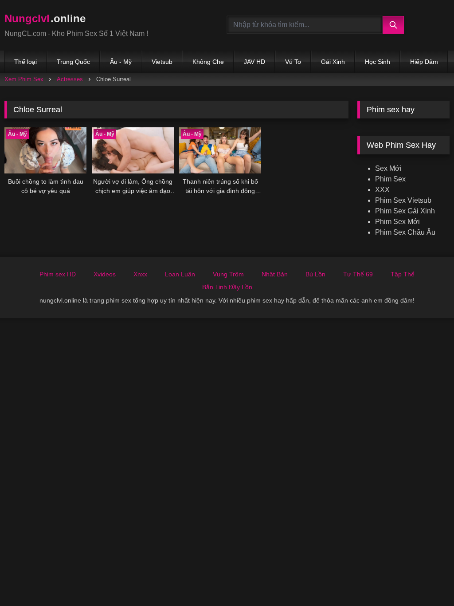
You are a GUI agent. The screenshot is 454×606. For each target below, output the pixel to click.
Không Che (208, 61)
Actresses (70, 79)
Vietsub (162, 61)
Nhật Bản (275, 274)
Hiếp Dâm (424, 61)
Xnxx (140, 274)
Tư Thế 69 (358, 274)
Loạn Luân (180, 274)
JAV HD (254, 61)
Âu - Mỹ (121, 61)
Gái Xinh (333, 61)
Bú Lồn (315, 274)
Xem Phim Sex (23, 79)
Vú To (293, 61)
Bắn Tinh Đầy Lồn (227, 287)
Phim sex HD (57, 274)
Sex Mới (388, 168)
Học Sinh (377, 61)
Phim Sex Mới (397, 221)
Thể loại (25, 61)
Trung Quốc (73, 61)
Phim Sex (390, 179)
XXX (382, 189)
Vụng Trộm (228, 274)
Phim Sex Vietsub (403, 200)
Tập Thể (403, 274)
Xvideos (105, 274)
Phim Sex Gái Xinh (405, 211)
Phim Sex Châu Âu (405, 232)
